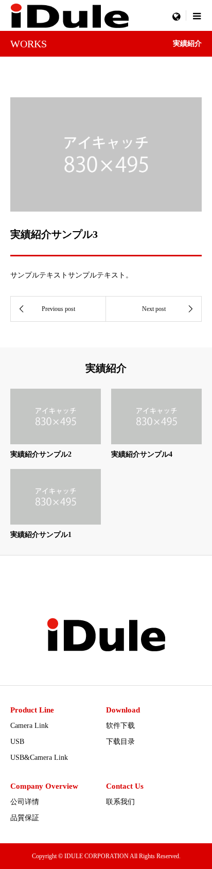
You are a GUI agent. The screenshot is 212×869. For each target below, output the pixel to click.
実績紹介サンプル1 (41, 534)
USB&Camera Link (39, 757)
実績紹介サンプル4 (141, 454)
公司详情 (24, 802)
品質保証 (24, 818)
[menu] (176, 15)
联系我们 (120, 802)
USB (17, 741)
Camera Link (29, 725)
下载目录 (120, 741)
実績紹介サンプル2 (41, 454)
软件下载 (120, 725)
